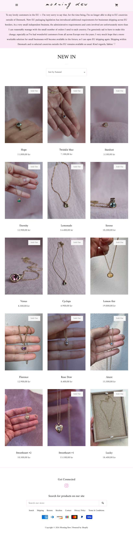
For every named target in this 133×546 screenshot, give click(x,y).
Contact (68, 510)
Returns (50, 510)
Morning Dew (65, 527)
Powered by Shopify (80, 527)
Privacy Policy (79, 510)
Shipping (40, 510)
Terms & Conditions (96, 510)
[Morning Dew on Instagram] (66, 486)
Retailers (59, 510)
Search (31, 510)
